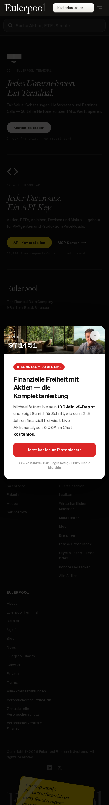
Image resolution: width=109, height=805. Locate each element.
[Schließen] (95, 336)
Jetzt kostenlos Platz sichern (54, 449)
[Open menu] (99, 8)
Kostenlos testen (70, 8)
